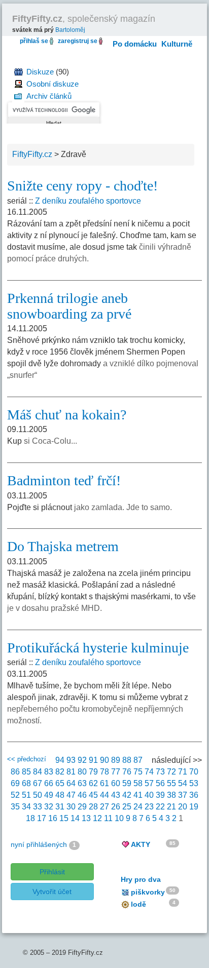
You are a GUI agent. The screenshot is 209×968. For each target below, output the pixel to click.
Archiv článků (49, 96)
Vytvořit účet (52, 891)
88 (126, 760)
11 (108, 818)
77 (115, 771)
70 (193, 771)
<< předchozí (26, 759)
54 (182, 783)
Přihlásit (52, 872)
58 (138, 783)
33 (37, 806)
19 (193, 806)
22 (160, 806)
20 (182, 806)
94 (59, 760)
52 (15, 795)
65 (59, 783)
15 (63, 818)
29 (82, 806)
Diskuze (40, 71)
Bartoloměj (70, 29)
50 (37, 795)
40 (149, 795)
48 (59, 795)
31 (59, 806)
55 (171, 783)
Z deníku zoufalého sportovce (88, 201)
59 (126, 783)
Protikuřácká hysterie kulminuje (98, 647)
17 (41, 818)
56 (160, 783)
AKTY (140, 844)
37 (182, 795)
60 (115, 783)
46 (82, 795)
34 (26, 806)
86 (15, 771)
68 (26, 783)
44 (104, 795)
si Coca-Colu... (50, 441)
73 (160, 771)
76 (126, 771)
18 (30, 818)
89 (115, 760)
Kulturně (176, 44)
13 (86, 818)
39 (160, 795)
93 (71, 760)
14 (75, 818)
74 (149, 771)
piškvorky (148, 892)
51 (26, 795)
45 (93, 795)
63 (82, 783)
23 (149, 806)
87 (138, 760)
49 (48, 795)
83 (48, 771)
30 (71, 806)
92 (82, 760)
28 (93, 806)
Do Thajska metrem (63, 546)
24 (138, 806)
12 (97, 818)
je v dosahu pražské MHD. (54, 608)
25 (126, 806)
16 (52, 818)
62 (93, 783)
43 (115, 795)
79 (93, 771)
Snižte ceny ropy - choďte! (82, 185)
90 (104, 760)
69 (15, 783)
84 (37, 771)
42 (126, 795)
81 (71, 771)
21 (171, 806)
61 (104, 783)
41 (138, 795)
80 (82, 771)
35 (15, 806)
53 (193, 783)
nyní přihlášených (39, 844)
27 (104, 806)
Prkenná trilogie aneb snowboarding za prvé (69, 306)
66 (48, 783)
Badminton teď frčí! (64, 480)
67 (37, 783)
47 (71, 795)
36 (193, 795)
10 (119, 818)
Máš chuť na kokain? (66, 414)
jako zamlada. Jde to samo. (123, 507)
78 (104, 771)
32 (48, 806)
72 (171, 771)
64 (71, 783)
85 (26, 771)
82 (59, 771)
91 (93, 760)
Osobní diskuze (52, 84)
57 (149, 783)
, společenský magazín (83, 19)
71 (182, 771)
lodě (138, 904)
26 (115, 806)
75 (138, 771)
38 (171, 795)
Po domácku (135, 44)
